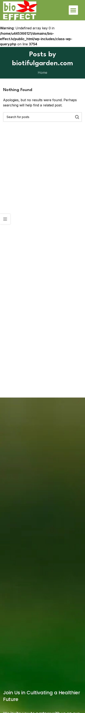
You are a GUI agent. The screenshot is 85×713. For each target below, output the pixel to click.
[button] (73, 10)
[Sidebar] (5, 219)
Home (42, 72)
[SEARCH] (77, 117)
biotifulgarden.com (42, 63)
